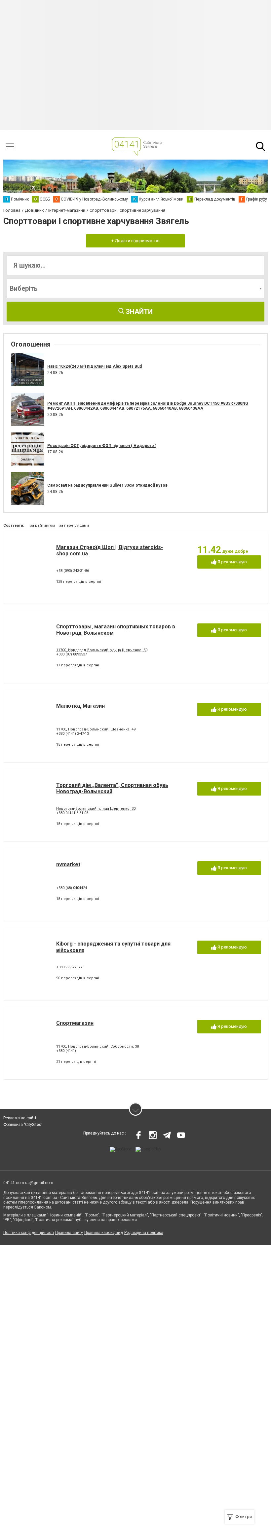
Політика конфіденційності (28, 1232)
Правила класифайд (103, 1232)
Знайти (138, 312)
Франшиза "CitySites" (23, 1124)
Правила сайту (69, 1232)
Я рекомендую (231, 561)
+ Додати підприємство (135, 240)
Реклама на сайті (19, 1118)
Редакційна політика (143, 1232)
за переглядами (74, 525)
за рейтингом (42, 525)
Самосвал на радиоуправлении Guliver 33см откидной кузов (107, 485)
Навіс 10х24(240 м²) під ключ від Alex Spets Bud (94, 366)
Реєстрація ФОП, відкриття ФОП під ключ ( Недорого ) (101, 445)
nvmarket (68, 864)
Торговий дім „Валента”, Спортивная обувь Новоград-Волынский (112, 788)
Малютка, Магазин (80, 706)
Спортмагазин (75, 1023)
